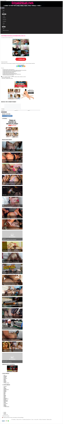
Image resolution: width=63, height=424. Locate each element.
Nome (2, 110)
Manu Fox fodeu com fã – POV (7, 261)
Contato (5, 412)
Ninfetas (6, 76)
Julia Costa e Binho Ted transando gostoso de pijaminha (11, 228)
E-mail (15, 110)
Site (28, 110)
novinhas (21, 76)
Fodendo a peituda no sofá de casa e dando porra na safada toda (12, 217)
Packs (3, 28)
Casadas (3, 194)
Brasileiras (5, 376)
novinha (18, 76)
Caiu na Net (4, 19)
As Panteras (4, 21)
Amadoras (4, 17)
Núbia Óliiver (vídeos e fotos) (7, 350)
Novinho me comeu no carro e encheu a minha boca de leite (11, 206)
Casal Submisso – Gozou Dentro (7, 317)
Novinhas (4, 14)
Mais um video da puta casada (6, 77)
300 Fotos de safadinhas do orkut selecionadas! (9, 239)
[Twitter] (17, 66)
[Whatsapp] (18, 66)
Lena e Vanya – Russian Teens (7, 361)
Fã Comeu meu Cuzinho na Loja (7, 328)
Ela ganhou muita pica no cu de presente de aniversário (11, 172)
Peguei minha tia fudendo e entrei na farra (9, 150)
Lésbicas (5, 380)
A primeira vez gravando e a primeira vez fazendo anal (11, 339)
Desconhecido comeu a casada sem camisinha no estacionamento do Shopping (12, 306)
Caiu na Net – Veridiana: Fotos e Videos (7, 78)
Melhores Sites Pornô (6, 30)
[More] (25, 66)
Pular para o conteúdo (3, 0)
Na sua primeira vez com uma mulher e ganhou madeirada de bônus (12, 161)
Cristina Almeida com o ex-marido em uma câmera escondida (12, 250)
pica (23, 76)
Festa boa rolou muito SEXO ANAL (8, 295)
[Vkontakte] (20, 66)
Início (3, 10)
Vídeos (4, 26)
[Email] (23, 66)
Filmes (4, 23)
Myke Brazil (4, 294)
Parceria (5, 413)
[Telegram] (21, 66)
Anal (3, 12)
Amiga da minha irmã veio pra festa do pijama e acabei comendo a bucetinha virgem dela (12, 183)
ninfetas (16, 76)
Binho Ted (4, 227)
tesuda (25, 76)
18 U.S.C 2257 (6, 414)
